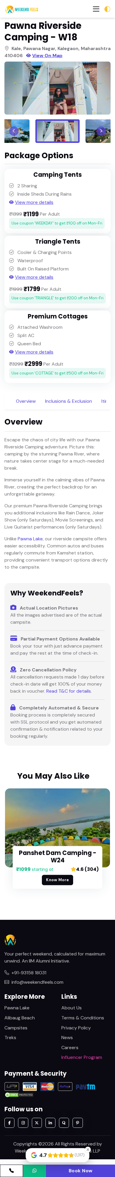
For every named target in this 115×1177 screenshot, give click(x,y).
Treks (10, 1037)
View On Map (47, 55)
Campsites (15, 1028)
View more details (34, 202)
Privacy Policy (76, 1028)
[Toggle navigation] (96, 9)
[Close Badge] (88, 1150)
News (67, 1037)
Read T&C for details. (69, 691)
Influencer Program (81, 1057)
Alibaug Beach (19, 1018)
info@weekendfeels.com (37, 982)
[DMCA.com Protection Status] (19, 1094)
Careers (69, 1047)
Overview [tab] (26, 401)
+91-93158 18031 (29, 973)
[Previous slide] (14, 131)
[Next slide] (101, 131)
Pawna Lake (30, 539)
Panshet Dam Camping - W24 (57, 856)
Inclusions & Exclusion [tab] (68, 401)
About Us (71, 1008)
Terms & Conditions (82, 1018)
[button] (57, 131)
